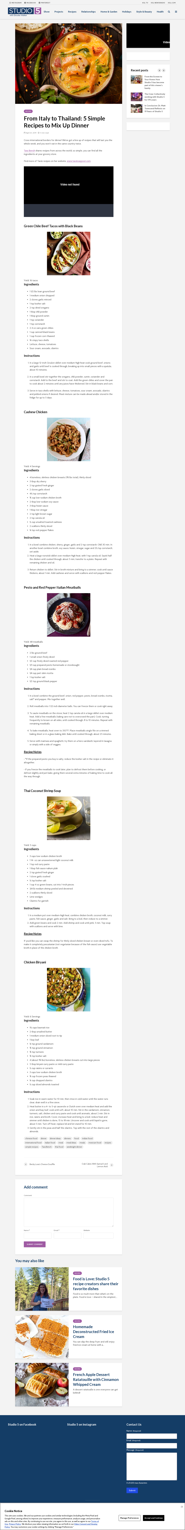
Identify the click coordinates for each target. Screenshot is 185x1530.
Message (135, 1450)
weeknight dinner (74, 1147)
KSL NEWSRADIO (158, 3)
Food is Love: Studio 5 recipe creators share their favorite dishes (95, 1283)
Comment (28, 1195)
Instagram (16, 3)
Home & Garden (109, 11)
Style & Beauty (144, 11)
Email (56, 1230)
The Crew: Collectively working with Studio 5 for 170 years (155, 97)
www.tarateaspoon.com (79, 161)
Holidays (126, 11)
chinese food (31, 1138)
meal (61, 1142)
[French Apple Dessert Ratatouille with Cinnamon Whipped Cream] (42, 1384)
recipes (108, 1142)
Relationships (88, 11)
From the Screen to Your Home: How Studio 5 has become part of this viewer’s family (154, 82)
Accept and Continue (154, 1518)
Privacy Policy (15, 1524)
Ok (182, 1506)
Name (27, 1230)
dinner (43, 1138)
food (76, 1138)
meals (82, 1142)
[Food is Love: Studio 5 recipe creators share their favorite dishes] (42, 1288)
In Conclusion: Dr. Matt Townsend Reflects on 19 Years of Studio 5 (155, 108)
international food (33, 1142)
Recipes (72, 11)
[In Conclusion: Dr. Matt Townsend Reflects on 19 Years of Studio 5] (136, 108)
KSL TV (145, 3)
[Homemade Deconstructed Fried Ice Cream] (42, 1336)
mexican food (95, 1142)
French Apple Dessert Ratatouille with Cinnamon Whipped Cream (96, 1379)
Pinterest (45, 3)
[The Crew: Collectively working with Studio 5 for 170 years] (136, 96)
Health (160, 11)
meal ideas (71, 1142)
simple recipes (31, 1147)
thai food (59, 1147)
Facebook (31, 3)
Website (87, 1230)
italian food (50, 1142)
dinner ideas (55, 1138)
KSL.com (172, 3)
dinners (67, 1138)
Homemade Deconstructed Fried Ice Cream (93, 1331)
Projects (58, 11)
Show (47, 11)
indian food (87, 1138)
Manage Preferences (129, 1518)
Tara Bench (29, 150)
